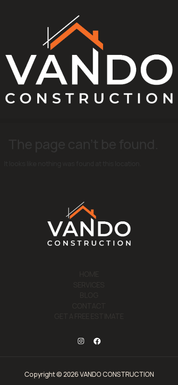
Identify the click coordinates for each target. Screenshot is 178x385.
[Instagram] (81, 341)
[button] (89, 121)
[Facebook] (97, 341)
